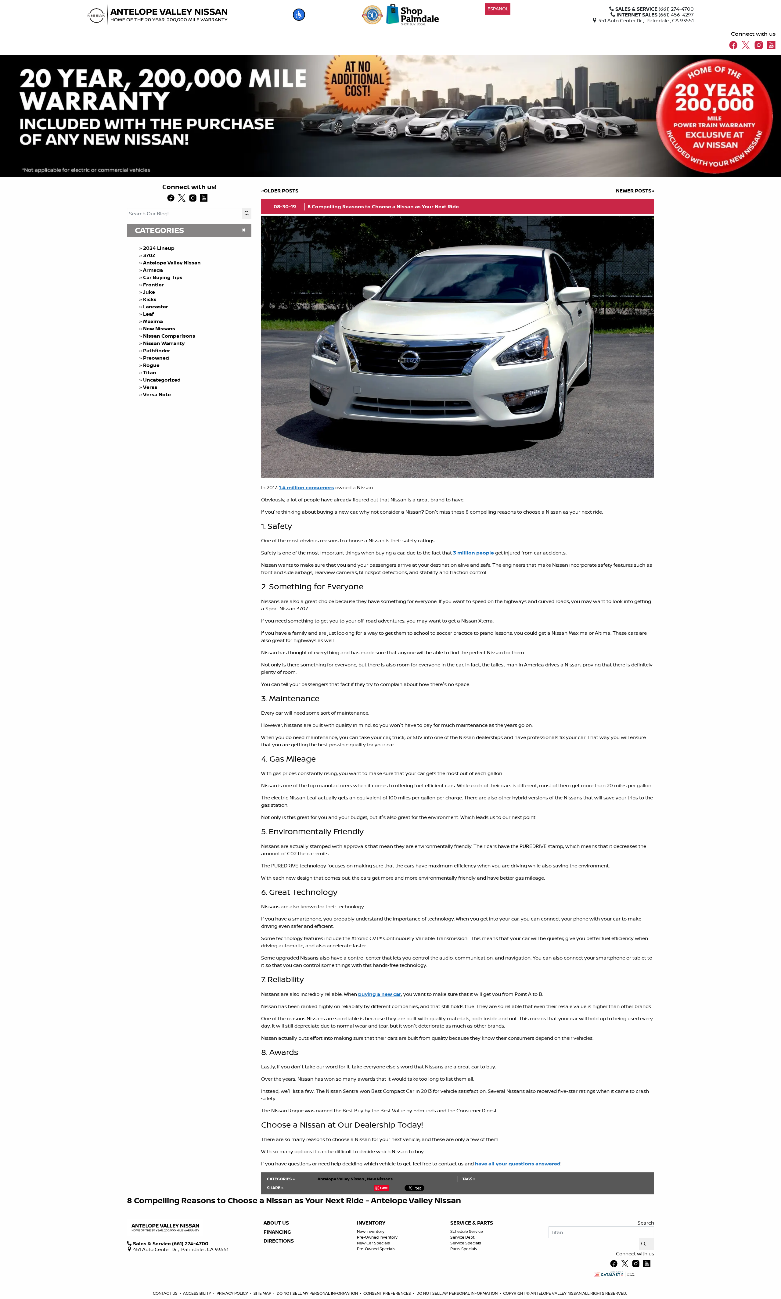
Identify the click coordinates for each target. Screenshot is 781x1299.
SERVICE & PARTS (471, 1223)
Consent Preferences (387, 1293)
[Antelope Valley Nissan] (157, 15)
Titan (149, 372)
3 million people (473, 552)
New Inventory (370, 1231)
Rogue (151, 365)
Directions (279, 1241)
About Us (276, 1223)
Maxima (153, 321)
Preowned (156, 357)
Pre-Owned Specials (376, 1248)
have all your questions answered (517, 1163)
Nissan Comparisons (169, 335)
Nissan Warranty (164, 343)
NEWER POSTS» (635, 190)
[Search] (246, 213)
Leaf (148, 313)
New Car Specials (373, 1243)
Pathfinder (156, 350)
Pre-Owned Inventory (377, 1237)
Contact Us (165, 1293)
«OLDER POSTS (279, 190)
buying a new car (379, 994)
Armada (153, 270)
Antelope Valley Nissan (172, 262)
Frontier (153, 284)
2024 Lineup (159, 248)
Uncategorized (162, 379)
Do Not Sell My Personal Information (318, 1293)
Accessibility (197, 1293)
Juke (149, 292)
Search (646, 1222)
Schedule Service (466, 1231)
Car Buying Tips (162, 277)
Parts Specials (463, 1248)
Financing (277, 1232)
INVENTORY (371, 1223)
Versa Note (157, 394)
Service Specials (465, 1243)
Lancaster (155, 306)
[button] (299, 15)
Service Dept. (462, 1237)
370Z (149, 255)
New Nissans (159, 328)
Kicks (150, 299)
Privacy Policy (233, 1293)
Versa (150, 387)
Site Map (263, 1293)
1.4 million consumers (306, 487)
